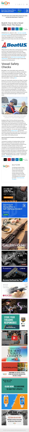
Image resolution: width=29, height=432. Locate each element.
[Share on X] (5, 29)
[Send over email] (21, 29)
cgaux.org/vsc (14, 130)
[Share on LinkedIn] (17, 29)
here (16, 77)
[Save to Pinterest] (9, 29)
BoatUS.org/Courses (7, 156)
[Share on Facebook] (13, 29)
